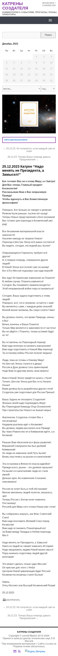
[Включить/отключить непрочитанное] (15, 651)
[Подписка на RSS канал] (20, 651)
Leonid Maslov (29, 635)
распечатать (13, 599)
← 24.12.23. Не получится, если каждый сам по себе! (29, 149)
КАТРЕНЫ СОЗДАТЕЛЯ (29, 632)
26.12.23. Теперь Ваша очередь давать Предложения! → (29, 158)
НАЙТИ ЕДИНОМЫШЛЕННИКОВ (15, 140)
